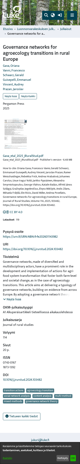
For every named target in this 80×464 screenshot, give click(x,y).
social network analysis (17, 396)
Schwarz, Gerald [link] (13, 75)
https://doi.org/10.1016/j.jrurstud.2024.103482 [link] (33, 249)
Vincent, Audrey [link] (13, 84)
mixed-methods (13, 401)
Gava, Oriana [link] (11, 66)
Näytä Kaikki (28, 96)
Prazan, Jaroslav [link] (13, 89)
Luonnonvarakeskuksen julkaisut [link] (36, 29)
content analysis (42, 396)
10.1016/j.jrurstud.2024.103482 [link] (22, 379)
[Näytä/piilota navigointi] (72, 15)
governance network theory (41, 401)
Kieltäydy (62, 458)
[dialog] (40, 453)
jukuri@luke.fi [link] (40, 440)
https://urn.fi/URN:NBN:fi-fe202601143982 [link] (30, 236)
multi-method (63, 396)
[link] (12, 13)
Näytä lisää (11, 96)
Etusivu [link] (8, 29)
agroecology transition (40, 390)
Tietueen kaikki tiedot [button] (23, 416)
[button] (46, 15)
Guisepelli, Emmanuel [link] (17, 80)
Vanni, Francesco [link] (14, 70)
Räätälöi (7, 458)
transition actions (13, 390)
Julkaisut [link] (65, 29)
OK (73, 458)
